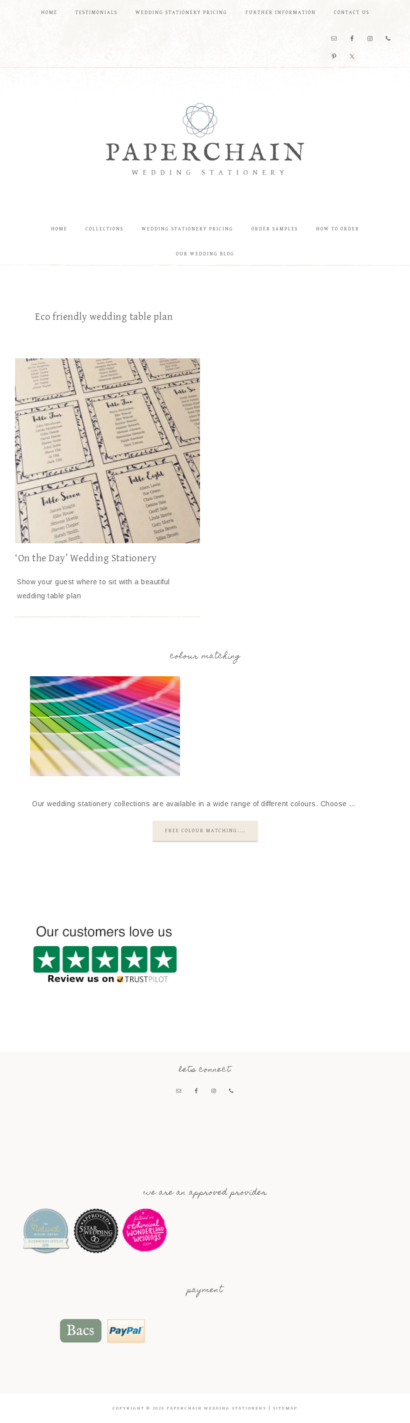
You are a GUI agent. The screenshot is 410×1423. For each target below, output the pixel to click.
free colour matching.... (205, 831)
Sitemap (285, 1408)
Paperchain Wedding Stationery (205, 138)
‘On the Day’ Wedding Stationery (86, 558)
